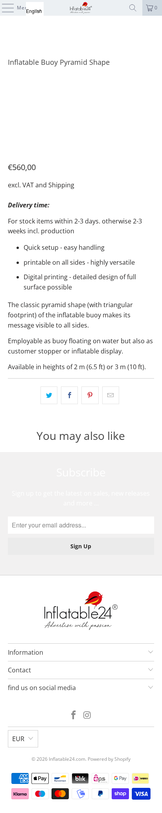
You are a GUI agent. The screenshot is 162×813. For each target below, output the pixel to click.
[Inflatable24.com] (81, 8)
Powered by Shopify (109, 759)
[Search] (132, 8)
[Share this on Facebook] (69, 395)
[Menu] (4, 8)
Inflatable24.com (67, 759)
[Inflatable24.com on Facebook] (74, 715)
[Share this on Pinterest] (89, 395)
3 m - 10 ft (63, 97)
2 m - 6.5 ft (25, 97)
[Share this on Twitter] (48, 395)
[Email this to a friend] (110, 395)
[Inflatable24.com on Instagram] (87, 715)
